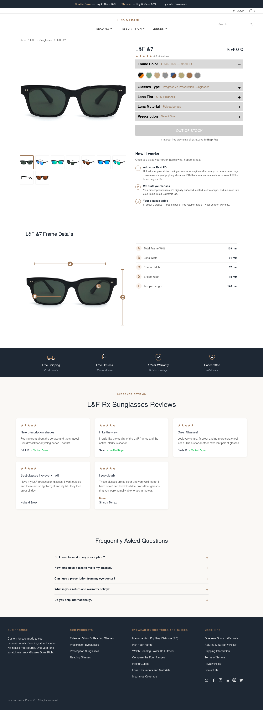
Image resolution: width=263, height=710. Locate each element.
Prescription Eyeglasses (84, 644)
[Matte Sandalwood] (157, 75)
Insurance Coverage (144, 676)
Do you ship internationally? (73, 600)
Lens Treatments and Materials (151, 670)
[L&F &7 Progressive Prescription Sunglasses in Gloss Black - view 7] (104, 162)
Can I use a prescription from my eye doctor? (84, 578)
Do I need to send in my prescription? (79, 557)
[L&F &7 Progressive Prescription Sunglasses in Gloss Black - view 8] (119, 162)
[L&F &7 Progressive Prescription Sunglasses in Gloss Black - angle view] (42, 162)
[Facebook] (213, 680)
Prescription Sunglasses (84, 651)
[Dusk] (173, 75)
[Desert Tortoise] (189, 75)
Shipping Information (217, 651)
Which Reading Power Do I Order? (153, 651)
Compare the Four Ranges (148, 657)
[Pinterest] (234, 680)
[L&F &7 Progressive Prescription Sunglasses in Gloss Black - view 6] (88, 162)
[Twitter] (241, 680)
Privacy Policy (213, 664)
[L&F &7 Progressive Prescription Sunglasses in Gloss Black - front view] (27, 162)
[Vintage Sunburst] (141, 75)
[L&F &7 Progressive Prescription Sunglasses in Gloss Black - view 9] (27, 178)
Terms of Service (215, 657)
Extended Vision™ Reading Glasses (92, 638)
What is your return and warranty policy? (82, 589)
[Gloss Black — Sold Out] (165, 75)
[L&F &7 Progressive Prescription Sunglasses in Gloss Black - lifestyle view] (73, 162)
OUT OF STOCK (189, 130)
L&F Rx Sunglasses (41, 40)
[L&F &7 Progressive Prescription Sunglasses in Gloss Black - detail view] (57, 162)
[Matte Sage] (149, 75)
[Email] (207, 680)
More (102, 498)
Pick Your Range (142, 644)
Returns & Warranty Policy (220, 644)
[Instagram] (220, 680)
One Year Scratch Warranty (221, 638)
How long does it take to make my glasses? (83, 567)
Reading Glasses (80, 657)
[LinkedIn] (227, 680)
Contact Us (211, 670)
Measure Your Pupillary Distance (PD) (155, 638)
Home (23, 40)
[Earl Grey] (197, 75)
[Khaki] (181, 75)
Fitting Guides (140, 664)
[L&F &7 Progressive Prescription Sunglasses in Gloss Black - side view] (42, 178)
